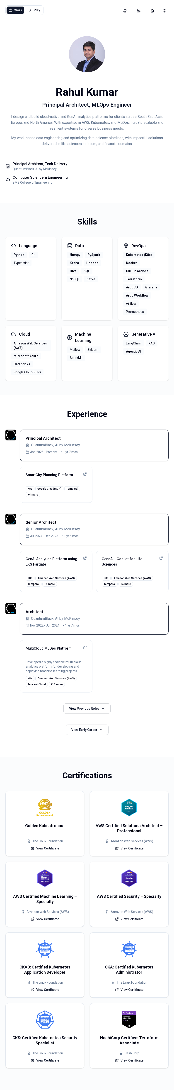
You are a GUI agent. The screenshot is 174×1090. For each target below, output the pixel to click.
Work (18, 10)
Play (37, 10)
